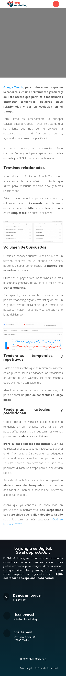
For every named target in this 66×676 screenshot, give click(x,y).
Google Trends (13, 87)
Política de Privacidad (46, 668)
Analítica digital (29, 27)
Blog (41, 27)
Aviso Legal (26, 668)
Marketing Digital (33, 31)
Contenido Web (53, 27)
